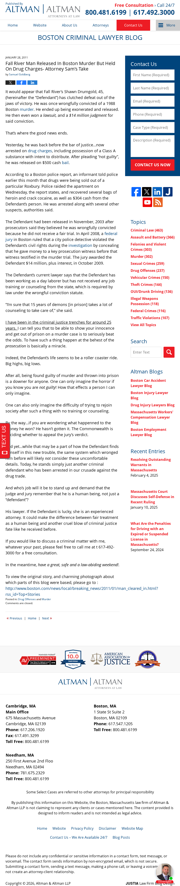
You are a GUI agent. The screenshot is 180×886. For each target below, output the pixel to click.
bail (65, 162)
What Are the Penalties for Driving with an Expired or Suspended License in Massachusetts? (151, 534)
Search (169, 352)
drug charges (40, 150)
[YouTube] (147, 202)
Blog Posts (121, 837)
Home (13, 25)
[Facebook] (136, 191)
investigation (80, 245)
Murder (46, 599)
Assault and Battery (153, 237)
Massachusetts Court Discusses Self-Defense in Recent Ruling (152, 496)
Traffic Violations (150, 317)
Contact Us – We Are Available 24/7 (78, 837)
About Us (69, 25)
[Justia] (168, 191)
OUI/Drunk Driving (152, 291)
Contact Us (133, 25)
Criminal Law (147, 230)
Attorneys (101, 25)
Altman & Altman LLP (53, 883)
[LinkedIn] (157, 191)
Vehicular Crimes (150, 277)
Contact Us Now (152, 164)
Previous (14, 618)
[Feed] (158, 202)
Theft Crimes (146, 284)
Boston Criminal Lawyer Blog (42, 10)
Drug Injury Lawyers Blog (153, 405)
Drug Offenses (27, 599)
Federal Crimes (148, 310)
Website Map (132, 828)
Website (40, 25)
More (170, 25)
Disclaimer (107, 828)
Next (47, 618)
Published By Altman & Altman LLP (130, 9)
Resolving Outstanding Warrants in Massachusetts (151, 464)
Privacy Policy (82, 828)
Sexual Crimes (147, 263)
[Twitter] (146, 191)
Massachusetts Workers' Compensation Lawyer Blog (152, 417)
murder (27, 109)
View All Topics (143, 324)
